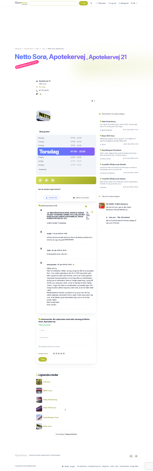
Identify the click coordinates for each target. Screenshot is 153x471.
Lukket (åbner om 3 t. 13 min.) (27, 64)
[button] (134, 3)
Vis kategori (66, 434)
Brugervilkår (134, 466)
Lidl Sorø (46, 382)
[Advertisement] (76, 24)
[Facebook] (131, 456)
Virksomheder (124, 466)
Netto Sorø (47, 426)
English (72, 466)
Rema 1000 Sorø (49, 408)
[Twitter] (136, 456)
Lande (112, 466)
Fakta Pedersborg (50, 400)
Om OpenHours (82, 466)
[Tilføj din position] (91, 3)
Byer (116, 466)
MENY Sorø (47, 391)
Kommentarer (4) (49, 206)
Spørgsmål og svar (94, 466)
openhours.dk (31, 466)
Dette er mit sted (82, 198)
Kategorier (105, 466)
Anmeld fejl (42, 169)
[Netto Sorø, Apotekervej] (43, 116)
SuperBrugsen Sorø (51, 417)
